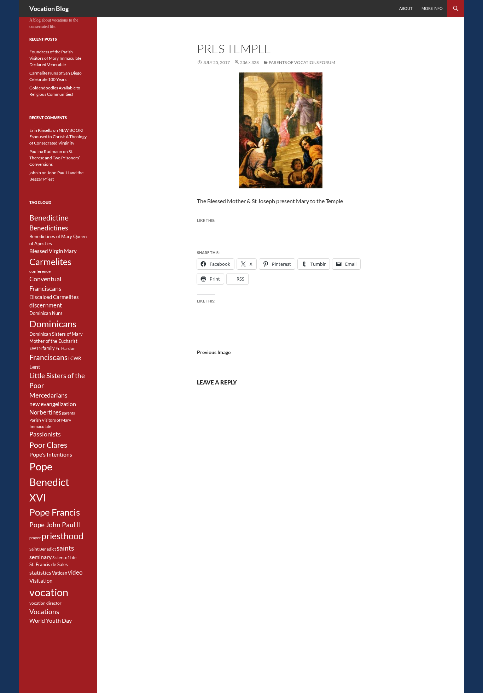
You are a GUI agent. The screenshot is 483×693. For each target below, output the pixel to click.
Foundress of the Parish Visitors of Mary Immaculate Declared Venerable (55, 58)
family (48, 348)
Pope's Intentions (50, 454)
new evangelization (52, 404)
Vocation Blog (49, 8)
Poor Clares (48, 445)
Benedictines (48, 228)
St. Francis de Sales (48, 564)
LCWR (74, 358)
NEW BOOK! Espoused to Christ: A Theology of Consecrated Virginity (58, 137)
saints (65, 548)
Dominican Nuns (46, 313)
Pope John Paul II (55, 525)
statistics (40, 572)
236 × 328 (249, 62)
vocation (48, 592)
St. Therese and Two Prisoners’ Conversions (54, 158)
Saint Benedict (42, 549)
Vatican (59, 573)
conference (40, 271)
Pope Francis (54, 512)
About (405, 8)
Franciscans (48, 357)
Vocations (44, 611)
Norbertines (45, 412)
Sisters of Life (64, 557)
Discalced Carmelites (54, 297)
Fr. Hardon (66, 348)
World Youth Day (50, 620)
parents (68, 413)
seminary (40, 557)
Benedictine (49, 217)
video (75, 572)
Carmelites (50, 261)
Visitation (40, 581)
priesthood (62, 536)
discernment (45, 305)
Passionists (45, 434)
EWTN (35, 348)
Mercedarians (48, 395)
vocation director (45, 603)
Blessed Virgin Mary (53, 251)
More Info (432, 8)
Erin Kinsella (40, 130)
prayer (35, 537)
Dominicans (52, 323)
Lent (34, 367)
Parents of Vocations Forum (302, 62)
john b (35, 172)
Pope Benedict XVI (49, 482)
